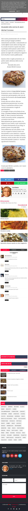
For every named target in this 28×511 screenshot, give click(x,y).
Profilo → (11, 468)
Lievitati (19, 423)
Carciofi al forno (12, 396)
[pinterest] (14, 509)
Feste (15, 418)
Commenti (23, 370)
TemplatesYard (14, 504)
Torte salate (9, 437)
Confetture (15, 411)
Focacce (12, 421)
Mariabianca (8, 256)
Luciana (7, 294)
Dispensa (17, 416)
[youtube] (17, 509)
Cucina (23, 413)
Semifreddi (16, 435)
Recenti (14, 370)
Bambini (10, 406)
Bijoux (22, 406)
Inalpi (13, 423)
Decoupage (10, 416)
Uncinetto (18, 437)
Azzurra (7, 264)
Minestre (3, 428)
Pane (9, 428)
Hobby (8, 423)
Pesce (8, 430)
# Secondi (12, 170)
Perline (3, 430)
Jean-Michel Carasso (19, 91)
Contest (22, 411)
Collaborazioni (5, 411)
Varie (24, 437)
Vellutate (4, 440)
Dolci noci (10, 390)
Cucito (3, 416)
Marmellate (10, 425)
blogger (5, 249)
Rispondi (6, 261)
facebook (14, 249)
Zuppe (20, 440)
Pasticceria (20, 428)
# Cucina (6, 170)
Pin (9, 183)
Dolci (23, 416)
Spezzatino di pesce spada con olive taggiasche (14, 243)
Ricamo (12, 432)
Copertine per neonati (13, 373)
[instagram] (11, 509)
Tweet (9, 179)
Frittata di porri (4, 218)
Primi (7, 432)
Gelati (3, 423)
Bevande (16, 406)
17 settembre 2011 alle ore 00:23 (11, 296)
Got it (18, 11)
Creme (10, 413)
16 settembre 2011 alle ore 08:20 (11, 276)
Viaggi (10, 440)
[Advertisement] (14, 340)
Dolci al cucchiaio (6, 418)
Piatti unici (15, 430)
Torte (3, 437)
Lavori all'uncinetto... (13, 385)
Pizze (21, 430)
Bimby (2, 409)
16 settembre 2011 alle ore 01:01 (11, 265)
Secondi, (16, 34)
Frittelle (19, 421)
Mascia (7, 274)
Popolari (5, 370)
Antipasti (3, 406)
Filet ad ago (22, 418)
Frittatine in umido (5, 231)
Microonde (18, 425)
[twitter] (19, 509)
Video (15, 440)
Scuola (3, 435)
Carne (14, 409)
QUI (18, 127)
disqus (22, 249)
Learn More (12, 11)
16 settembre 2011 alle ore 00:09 (11, 257)
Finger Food (4, 421)
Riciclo (18, 432)
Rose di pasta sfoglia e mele (15, 379)
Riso (23, 432)
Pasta (13, 428)
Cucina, (12, 34)
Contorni (4, 413)
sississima (7, 286)
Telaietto (23, 435)
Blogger (14, 506)
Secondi (9, 435)
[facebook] (8, 509)
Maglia (3, 425)
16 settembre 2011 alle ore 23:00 (11, 287)
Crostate (16, 413)
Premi (2, 432)
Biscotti (8, 409)
